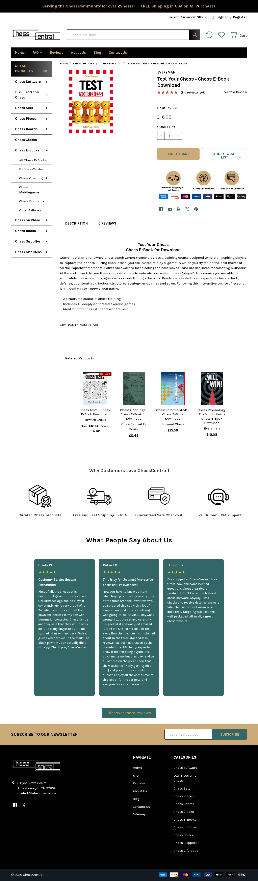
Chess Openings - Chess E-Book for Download (134, 414)
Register (240, 17)
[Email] (170, 209)
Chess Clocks (26, 140)
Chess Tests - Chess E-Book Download (95, 412)
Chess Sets (24, 108)
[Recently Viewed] (210, 35)
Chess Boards (26, 129)
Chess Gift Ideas (28, 252)
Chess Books (25, 231)
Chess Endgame (32, 201)
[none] (91, 101)
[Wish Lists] (222, 35)
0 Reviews (107, 223)
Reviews (56, 52)
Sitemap (139, 814)
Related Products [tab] (79, 358)
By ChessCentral (31, 169)
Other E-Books (30, 210)
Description (76, 223)
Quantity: (166, 127)
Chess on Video (27, 220)
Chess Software (28, 82)
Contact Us (118, 52)
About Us (78, 52)
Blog (97, 52)
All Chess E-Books (33, 160)
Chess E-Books (27, 150)
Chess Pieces (25, 119)
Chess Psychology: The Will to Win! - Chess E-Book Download (212, 416)
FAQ (35, 52)
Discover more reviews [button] (129, 712)
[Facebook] (161, 209)
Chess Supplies (28, 241)
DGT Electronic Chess (27, 94)
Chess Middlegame (29, 189)
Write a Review (235, 92)
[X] (187, 209)
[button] (224, 155)
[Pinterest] (196, 209)
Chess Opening (31, 178)
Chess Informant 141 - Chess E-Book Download (172, 414)
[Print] (178, 209)
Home (20, 52)
